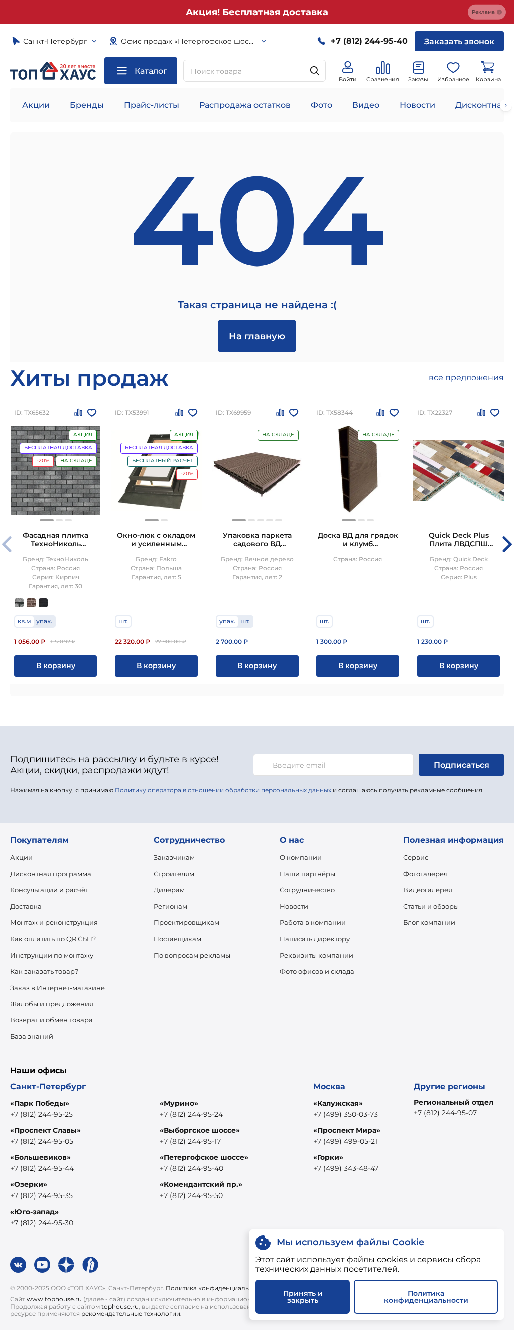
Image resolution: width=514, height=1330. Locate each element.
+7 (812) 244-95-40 (191, 1168)
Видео (365, 105)
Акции (36, 105)
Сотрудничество (307, 890)
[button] (47, 520)
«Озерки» (28, 1184)
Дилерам (169, 890)
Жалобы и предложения (51, 1004)
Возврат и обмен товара (51, 1020)
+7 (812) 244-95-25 (41, 1114)
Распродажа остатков (245, 105)
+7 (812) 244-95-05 (41, 1141)
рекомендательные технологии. (131, 1313)
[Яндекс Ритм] (90, 1265)
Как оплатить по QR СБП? (53, 939)
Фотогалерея (425, 874)
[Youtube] (42, 1265)
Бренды (87, 105)
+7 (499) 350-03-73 (345, 1114)
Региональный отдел (453, 1102)
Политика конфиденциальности (217, 1288)
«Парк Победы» (39, 1103)
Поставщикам (177, 939)
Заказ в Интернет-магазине (57, 988)
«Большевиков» (40, 1157)
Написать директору (315, 939)
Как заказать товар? (44, 971)
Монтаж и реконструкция (54, 922)
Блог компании (429, 922)
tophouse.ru (120, 1306)
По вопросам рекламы (192, 955)
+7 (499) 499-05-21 (345, 1141)
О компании (301, 857)
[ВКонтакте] (18, 1265)
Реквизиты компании (316, 955)
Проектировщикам (186, 922)
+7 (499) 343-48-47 (345, 1168)
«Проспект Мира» (346, 1130)
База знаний (31, 1036)
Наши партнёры (307, 874)
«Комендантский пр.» (201, 1184)
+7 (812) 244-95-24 (191, 1114)
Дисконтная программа (50, 874)
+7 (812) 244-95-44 (42, 1168)
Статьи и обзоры (431, 906)
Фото (321, 105)
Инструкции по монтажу (51, 955)
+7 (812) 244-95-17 (190, 1141)
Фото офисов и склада (317, 971)
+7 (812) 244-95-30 (41, 1222)
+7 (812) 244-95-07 (445, 1112)
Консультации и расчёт (49, 890)
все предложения (466, 377)
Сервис (415, 857)
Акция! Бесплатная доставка (257, 12)
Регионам (170, 906)
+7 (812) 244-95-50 (191, 1195)
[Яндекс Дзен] (66, 1265)
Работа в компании (313, 922)
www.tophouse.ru (54, 1299)
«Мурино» (179, 1103)
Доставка (26, 906)
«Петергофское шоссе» (204, 1157)
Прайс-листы (151, 105)
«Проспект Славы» (45, 1130)
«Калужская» (338, 1103)
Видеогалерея (427, 890)
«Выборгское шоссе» (200, 1130)
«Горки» (328, 1157)
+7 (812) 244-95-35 (41, 1195)
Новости (417, 105)
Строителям (174, 874)
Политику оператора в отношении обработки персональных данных (223, 790)
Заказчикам (174, 857)
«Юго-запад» (34, 1211)
